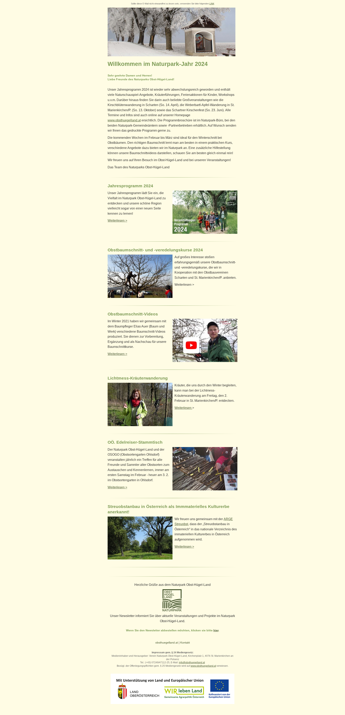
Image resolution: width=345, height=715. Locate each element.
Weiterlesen (183, 408)
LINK (211, 3)
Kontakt (185, 642)
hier (215, 630)
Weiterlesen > (117, 220)
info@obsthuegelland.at (192, 662)
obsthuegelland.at (166, 642)
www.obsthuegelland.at (124, 120)
